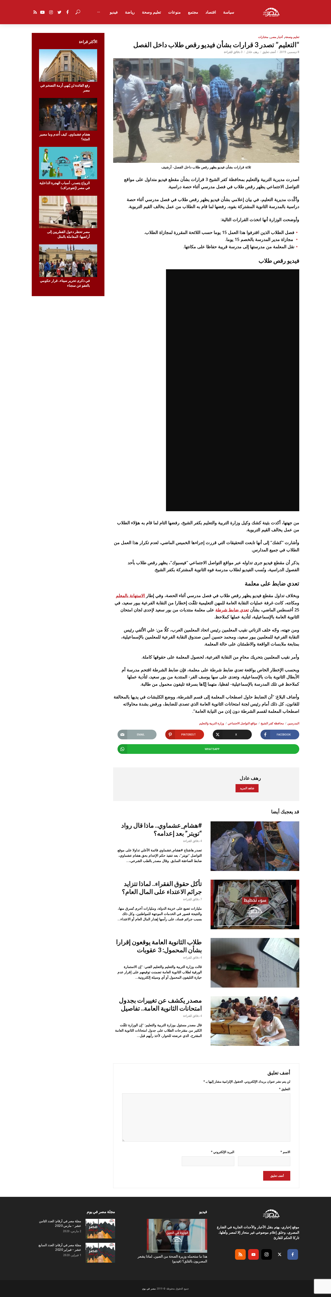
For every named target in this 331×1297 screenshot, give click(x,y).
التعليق (284, 1089)
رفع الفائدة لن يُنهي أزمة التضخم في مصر (65, 87)
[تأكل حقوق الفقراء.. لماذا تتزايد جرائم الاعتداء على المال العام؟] (255, 904)
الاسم (285, 1152)
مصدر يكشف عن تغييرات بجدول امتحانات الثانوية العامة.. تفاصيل (160, 1004)
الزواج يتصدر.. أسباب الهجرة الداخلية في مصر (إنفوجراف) (64, 185)
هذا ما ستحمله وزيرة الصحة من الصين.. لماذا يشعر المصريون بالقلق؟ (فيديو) (172, 1258)
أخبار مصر (277, 37)
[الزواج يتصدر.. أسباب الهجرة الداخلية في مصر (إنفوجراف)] (68, 163)
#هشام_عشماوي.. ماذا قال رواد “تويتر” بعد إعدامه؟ (161, 829)
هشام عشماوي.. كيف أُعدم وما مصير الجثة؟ (64, 136)
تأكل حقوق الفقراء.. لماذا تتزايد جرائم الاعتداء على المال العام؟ (162, 887)
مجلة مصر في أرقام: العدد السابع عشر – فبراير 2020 (60, 1247)
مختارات (263, 37)
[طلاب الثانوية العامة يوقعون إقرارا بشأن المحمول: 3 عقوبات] (255, 963)
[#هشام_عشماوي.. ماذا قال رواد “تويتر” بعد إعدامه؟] (255, 846)
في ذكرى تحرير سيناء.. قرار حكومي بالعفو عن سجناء (65, 282)
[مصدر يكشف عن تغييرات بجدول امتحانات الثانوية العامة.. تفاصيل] (255, 1021)
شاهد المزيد (247, 788)
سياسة (228, 12)
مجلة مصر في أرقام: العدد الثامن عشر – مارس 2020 (60, 1223)
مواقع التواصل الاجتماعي (242, 723)
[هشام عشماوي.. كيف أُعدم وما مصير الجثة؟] (68, 114)
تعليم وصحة (151, 12)
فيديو (114, 12)
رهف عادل (252, 52)
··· (98, 12)
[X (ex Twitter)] (279, 1254)
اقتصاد (210, 12)
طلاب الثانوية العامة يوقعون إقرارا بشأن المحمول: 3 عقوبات (159, 946)
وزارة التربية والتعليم (211, 723)
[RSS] (240, 1254)
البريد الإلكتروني (222, 1152)
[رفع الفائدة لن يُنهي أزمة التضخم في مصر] (68, 65)
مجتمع (193, 12)
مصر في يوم (149, 1288)
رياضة (130, 12)
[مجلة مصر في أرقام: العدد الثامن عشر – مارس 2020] (100, 1228)
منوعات (174, 12)
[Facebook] (292, 1254)
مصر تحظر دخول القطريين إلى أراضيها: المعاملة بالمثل (68, 234)
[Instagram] (266, 1254)
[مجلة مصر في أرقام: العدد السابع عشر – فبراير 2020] (100, 1252)
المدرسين (293, 723)
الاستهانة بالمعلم (130, 595)
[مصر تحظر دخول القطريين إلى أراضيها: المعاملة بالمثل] (68, 212)
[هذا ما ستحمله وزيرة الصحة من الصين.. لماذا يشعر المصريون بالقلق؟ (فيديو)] (165, 1236)
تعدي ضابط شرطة (232, 610)
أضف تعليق (269, 52)
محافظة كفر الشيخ (272, 723)
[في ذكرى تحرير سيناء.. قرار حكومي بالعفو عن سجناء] (68, 260)
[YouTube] (253, 1254)
